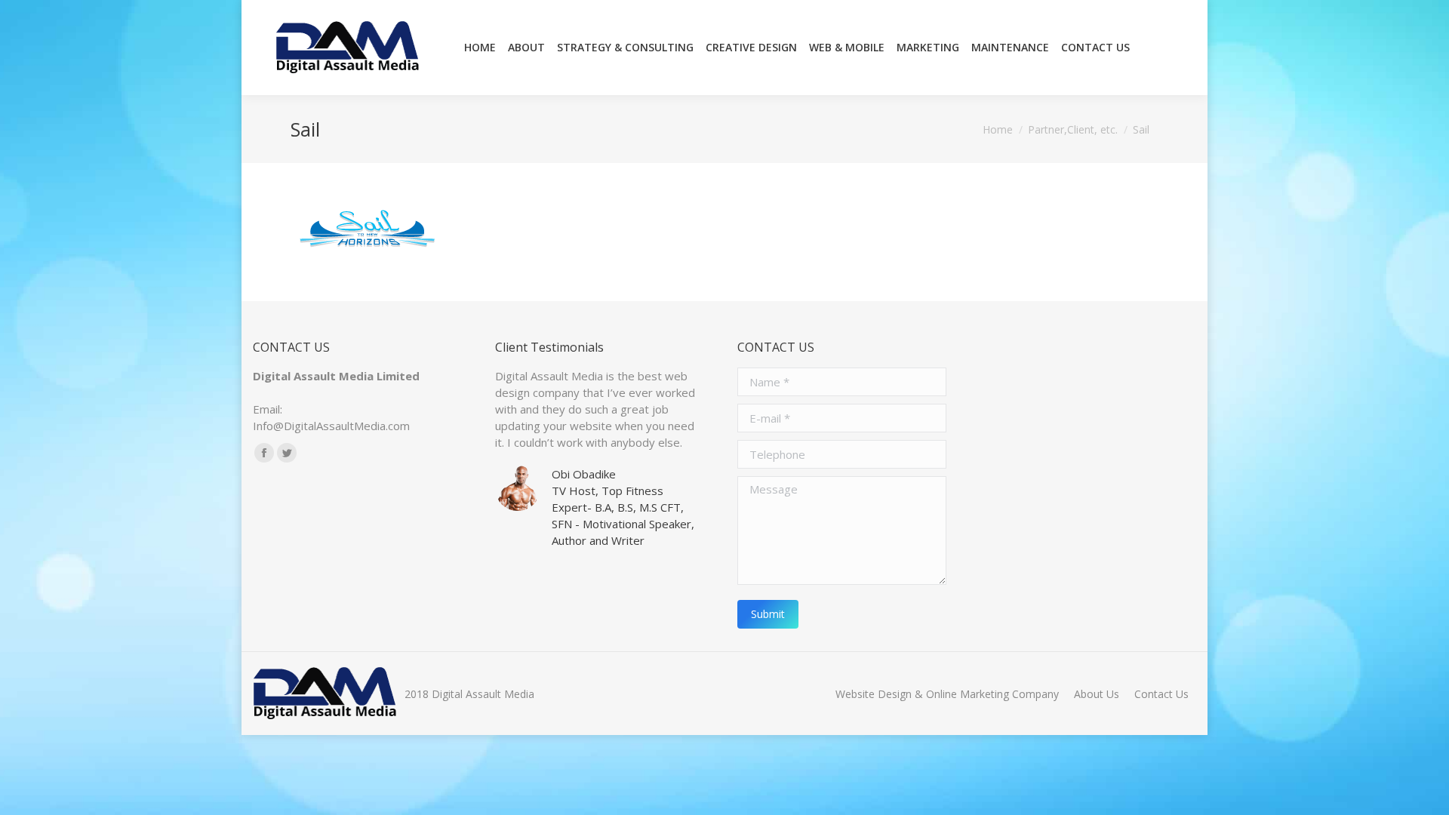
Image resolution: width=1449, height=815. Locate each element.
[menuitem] (480, 47)
